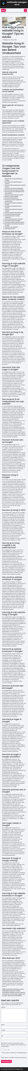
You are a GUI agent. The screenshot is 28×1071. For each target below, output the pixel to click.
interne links (9, 989)
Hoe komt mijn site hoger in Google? (14, 190)
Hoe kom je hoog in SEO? (11, 198)
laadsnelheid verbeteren (8, 990)
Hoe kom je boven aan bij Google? (14, 212)
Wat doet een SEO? (10, 228)
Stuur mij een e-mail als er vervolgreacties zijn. (14, 1052)
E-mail (3, 1030)
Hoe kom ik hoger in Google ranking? (14, 222)
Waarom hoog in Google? (11, 196)
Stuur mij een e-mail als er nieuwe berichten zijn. (14, 1057)
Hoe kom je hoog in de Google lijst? (14, 188)
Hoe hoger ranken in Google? (12, 220)
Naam (3, 1024)
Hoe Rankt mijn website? (11, 227)
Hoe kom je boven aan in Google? (14, 219)
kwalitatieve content (18, 989)
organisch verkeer (14, 992)
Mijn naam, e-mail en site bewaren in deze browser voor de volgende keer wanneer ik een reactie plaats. (13, 1044)
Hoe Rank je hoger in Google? (12, 214)
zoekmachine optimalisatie (14, 995)
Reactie (3, 1007)
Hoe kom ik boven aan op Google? (14, 195)
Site (2, 1036)
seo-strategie (13, 994)
